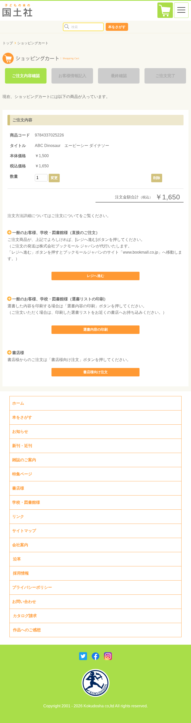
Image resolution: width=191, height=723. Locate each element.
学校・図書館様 (26, 502)
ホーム (18, 403)
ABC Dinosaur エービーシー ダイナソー (72, 145)
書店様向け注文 (95, 372)
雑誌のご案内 (24, 460)
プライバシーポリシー (32, 587)
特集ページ (22, 474)
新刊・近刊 (22, 446)
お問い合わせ (24, 601)
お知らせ (20, 431)
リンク (18, 516)
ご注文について (65, 216)
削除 (156, 178)
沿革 (17, 559)
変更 (54, 178)
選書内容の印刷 (95, 329)
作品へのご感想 (27, 630)
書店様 (18, 488)
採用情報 (21, 573)
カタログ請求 (25, 616)
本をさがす (117, 27)
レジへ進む (95, 276)
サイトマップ (24, 531)
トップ (7, 43)
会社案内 (20, 545)
